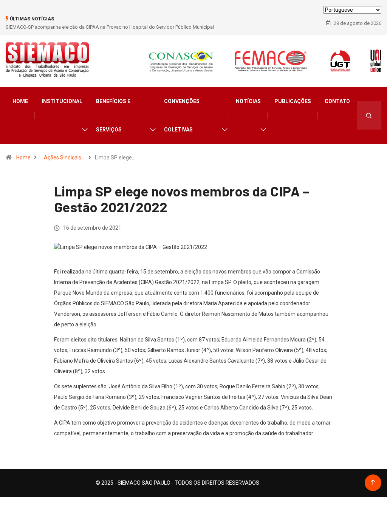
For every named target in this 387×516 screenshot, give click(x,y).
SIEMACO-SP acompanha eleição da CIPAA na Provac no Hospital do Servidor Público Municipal (110, 27)
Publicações (292, 101)
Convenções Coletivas (182, 115)
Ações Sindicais (62, 157)
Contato (337, 101)
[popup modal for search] (369, 115)
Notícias (248, 101)
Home (20, 101)
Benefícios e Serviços (113, 115)
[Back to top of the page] (373, 482)
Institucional (62, 101)
